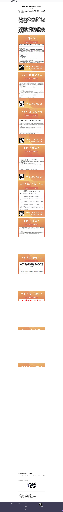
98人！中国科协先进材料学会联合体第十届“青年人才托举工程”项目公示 (26, 497)
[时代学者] (14, 1)
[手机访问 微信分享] (62, 510)
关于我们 (26, 503)
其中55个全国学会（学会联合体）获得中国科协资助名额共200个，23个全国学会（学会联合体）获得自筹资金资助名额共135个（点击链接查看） (31, 11)
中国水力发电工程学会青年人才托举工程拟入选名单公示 (25, 494)
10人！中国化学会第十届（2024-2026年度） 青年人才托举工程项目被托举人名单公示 (28, 496)
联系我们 (26, 506)
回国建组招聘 (12, 509)
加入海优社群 (19, 509)
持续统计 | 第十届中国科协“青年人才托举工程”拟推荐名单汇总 (25, 495)
